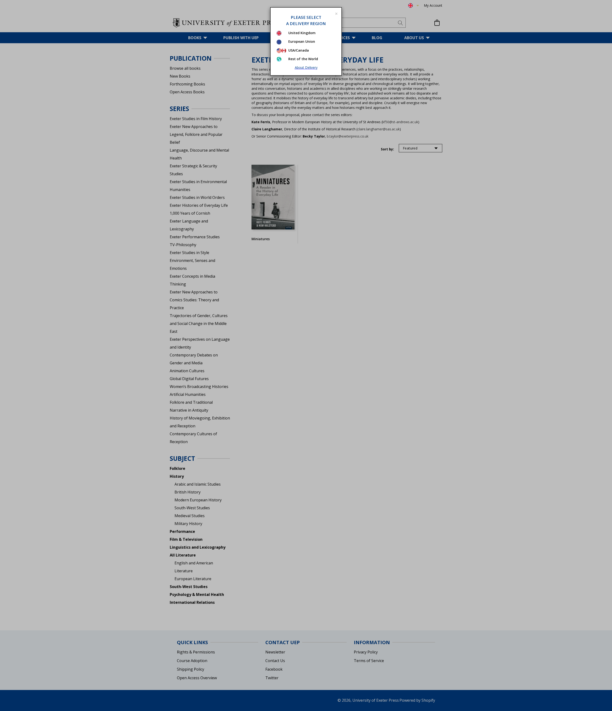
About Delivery (306, 67)
